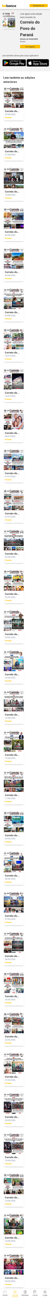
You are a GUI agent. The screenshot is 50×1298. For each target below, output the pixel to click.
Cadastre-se (38, 5)
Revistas (25, 1295)
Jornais (15, 1295)
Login (45, 1295)
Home (5, 1295)
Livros (35, 1295)
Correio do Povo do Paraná (30, 28)
